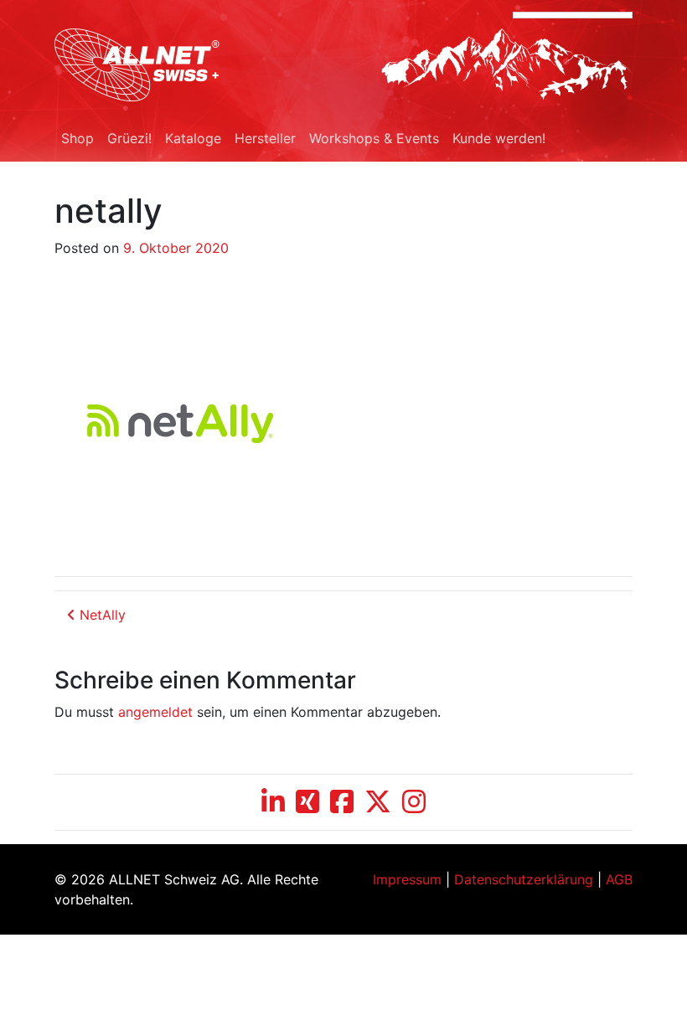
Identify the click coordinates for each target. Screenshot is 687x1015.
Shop (77, 138)
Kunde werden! (498, 138)
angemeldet (155, 711)
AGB (619, 879)
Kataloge (193, 138)
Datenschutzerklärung (523, 879)
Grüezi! (129, 138)
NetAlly (100, 614)
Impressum (407, 879)
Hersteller (265, 138)
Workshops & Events (374, 138)
